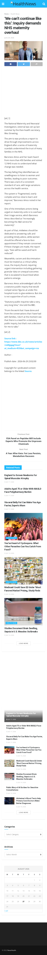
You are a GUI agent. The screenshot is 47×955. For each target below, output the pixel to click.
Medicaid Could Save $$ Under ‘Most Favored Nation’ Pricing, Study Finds (29, 763)
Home (6, 14)
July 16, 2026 (10, 553)
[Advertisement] (23, 92)
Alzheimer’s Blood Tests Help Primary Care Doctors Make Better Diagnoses (28, 800)
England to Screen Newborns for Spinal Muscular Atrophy (21, 714)
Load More (23, 643)
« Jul (6, 910)
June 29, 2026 (9, 38)
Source (28, 371)
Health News (15, 14)
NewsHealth (11, 950)
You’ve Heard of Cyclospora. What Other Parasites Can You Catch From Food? (22, 546)
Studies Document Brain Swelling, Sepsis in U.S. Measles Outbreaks (26, 776)
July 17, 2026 (10, 482)
